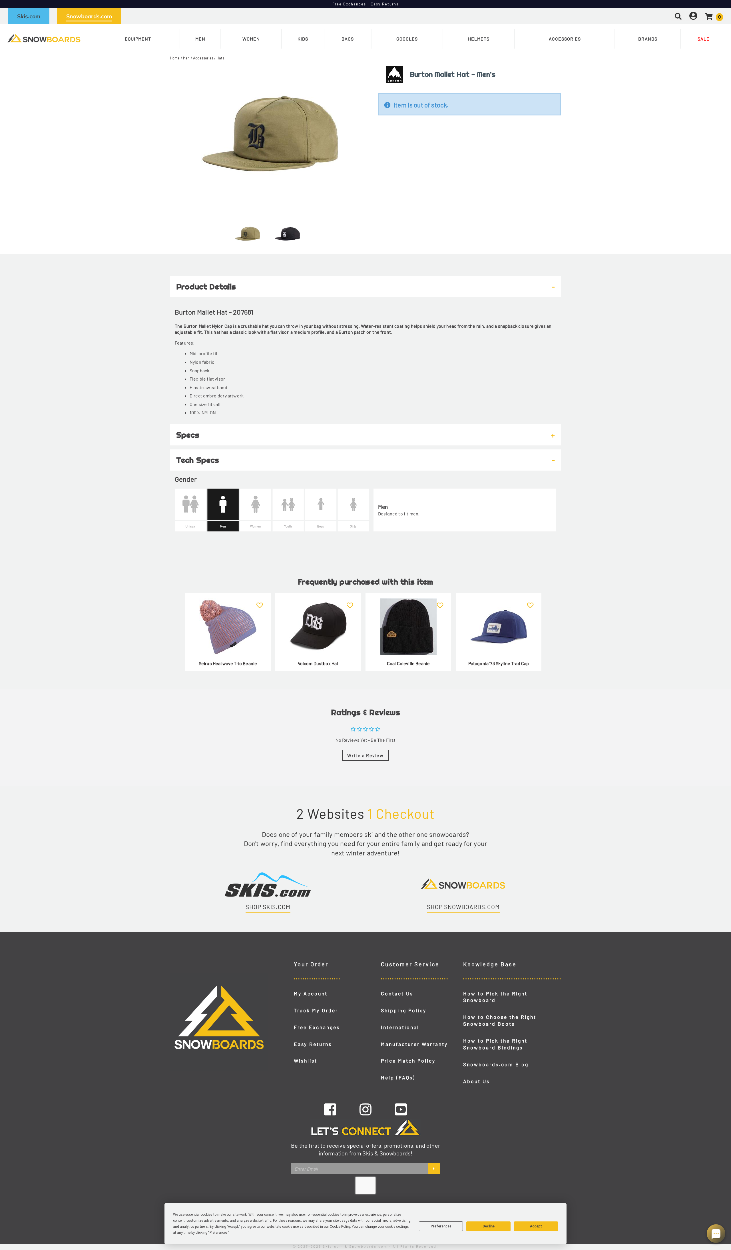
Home (175, 58)
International (400, 1027)
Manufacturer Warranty (414, 1044)
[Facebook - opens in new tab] (330, 1109)
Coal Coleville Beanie (408, 663)
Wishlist (305, 1060)
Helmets (478, 38)
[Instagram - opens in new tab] (365, 1109)
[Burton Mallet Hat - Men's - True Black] (287, 231)
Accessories (565, 38)
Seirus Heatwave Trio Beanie (228, 663)
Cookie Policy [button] (340, 1227)
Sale (704, 38)
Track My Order (316, 1010)
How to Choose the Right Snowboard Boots (499, 1020)
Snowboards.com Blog (496, 1064)
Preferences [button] (219, 1233)
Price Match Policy (408, 1060)
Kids (303, 38)
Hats (220, 58)
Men (200, 38)
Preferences (441, 1226)
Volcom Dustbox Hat (318, 663)
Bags (348, 38)
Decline (489, 1226)
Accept (536, 1226)
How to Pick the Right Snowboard (495, 996)
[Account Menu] (693, 16)
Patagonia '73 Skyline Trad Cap (498, 663)
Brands (647, 38)
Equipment (138, 38)
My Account (311, 993)
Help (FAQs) (398, 1077)
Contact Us (397, 993)
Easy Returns (313, 1044)
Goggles (407, 38)
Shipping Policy (403, 1010)
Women (251, 38)
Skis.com (28, 16)
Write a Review (365, 755)
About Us (476, 1081)
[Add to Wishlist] (259, 601)
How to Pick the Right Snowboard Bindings (495, 1044)
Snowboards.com (89, 16)
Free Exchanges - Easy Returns (365, 4)
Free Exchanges (317, 1027)
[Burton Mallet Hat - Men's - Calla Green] (247, 231)
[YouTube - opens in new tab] (401, 1109)
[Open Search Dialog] (678, 16)
